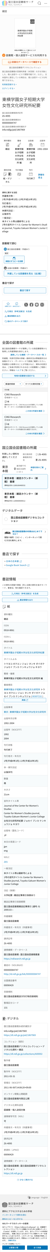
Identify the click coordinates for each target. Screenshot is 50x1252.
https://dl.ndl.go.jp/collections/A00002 (23, 1053)
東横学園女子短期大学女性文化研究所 (22, 689)
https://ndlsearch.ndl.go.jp (17, 958)
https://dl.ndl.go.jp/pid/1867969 (20, 1035)
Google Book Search (16, 565)
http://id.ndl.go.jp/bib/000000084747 (22, 973)
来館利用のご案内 (37, 468)
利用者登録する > (9, 84)
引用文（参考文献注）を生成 (19, 311)
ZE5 (6, 861)
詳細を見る (41, 176)
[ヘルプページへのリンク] (28, 52)
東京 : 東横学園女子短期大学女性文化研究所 (25, 711)
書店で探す (25, 290)
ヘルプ (18, 370)
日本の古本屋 (12, 561)
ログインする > (8, 88)
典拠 (23, 700)
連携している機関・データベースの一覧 (27, 354)
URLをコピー (17, 306)
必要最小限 (13, 1247)
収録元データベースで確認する (27, 61)
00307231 (37, 696)
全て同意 (37, 1247)
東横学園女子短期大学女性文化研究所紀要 (24, 652)
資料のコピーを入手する (12, 1219)
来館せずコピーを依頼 (14, 261)
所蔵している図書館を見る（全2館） (25, 273)
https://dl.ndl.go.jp (13, 1173)
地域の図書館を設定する (24, 375)
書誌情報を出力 (13, 316)
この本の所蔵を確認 (33, 411)
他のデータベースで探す (17, 321)
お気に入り (8, 306)
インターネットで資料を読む (14, 1215)
